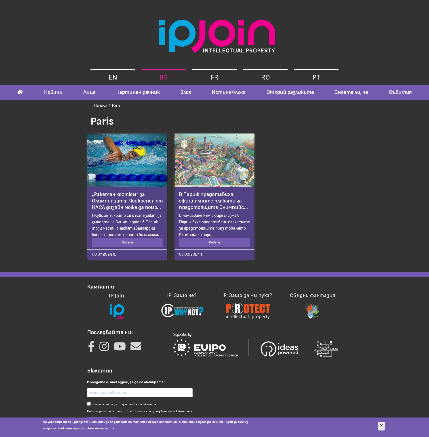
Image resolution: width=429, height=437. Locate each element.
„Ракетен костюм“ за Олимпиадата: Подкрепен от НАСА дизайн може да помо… (127, 201)
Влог (185, 92)
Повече (127, 242)
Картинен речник (138, 92)
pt (316, 77)
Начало (100, 105)
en (113, 77)
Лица (89, 92)
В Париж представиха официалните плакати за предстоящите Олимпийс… (213, 201)
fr (214, 77)
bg (163, 77)
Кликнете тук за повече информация (86, 428)
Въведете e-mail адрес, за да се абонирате (125, 382)
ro (265, 77)
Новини (53, 92)
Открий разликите (290, 92)
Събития (400, 92)
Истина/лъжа (229, 92)
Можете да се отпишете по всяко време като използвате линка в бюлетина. (140, 411)
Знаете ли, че (351, 92)
